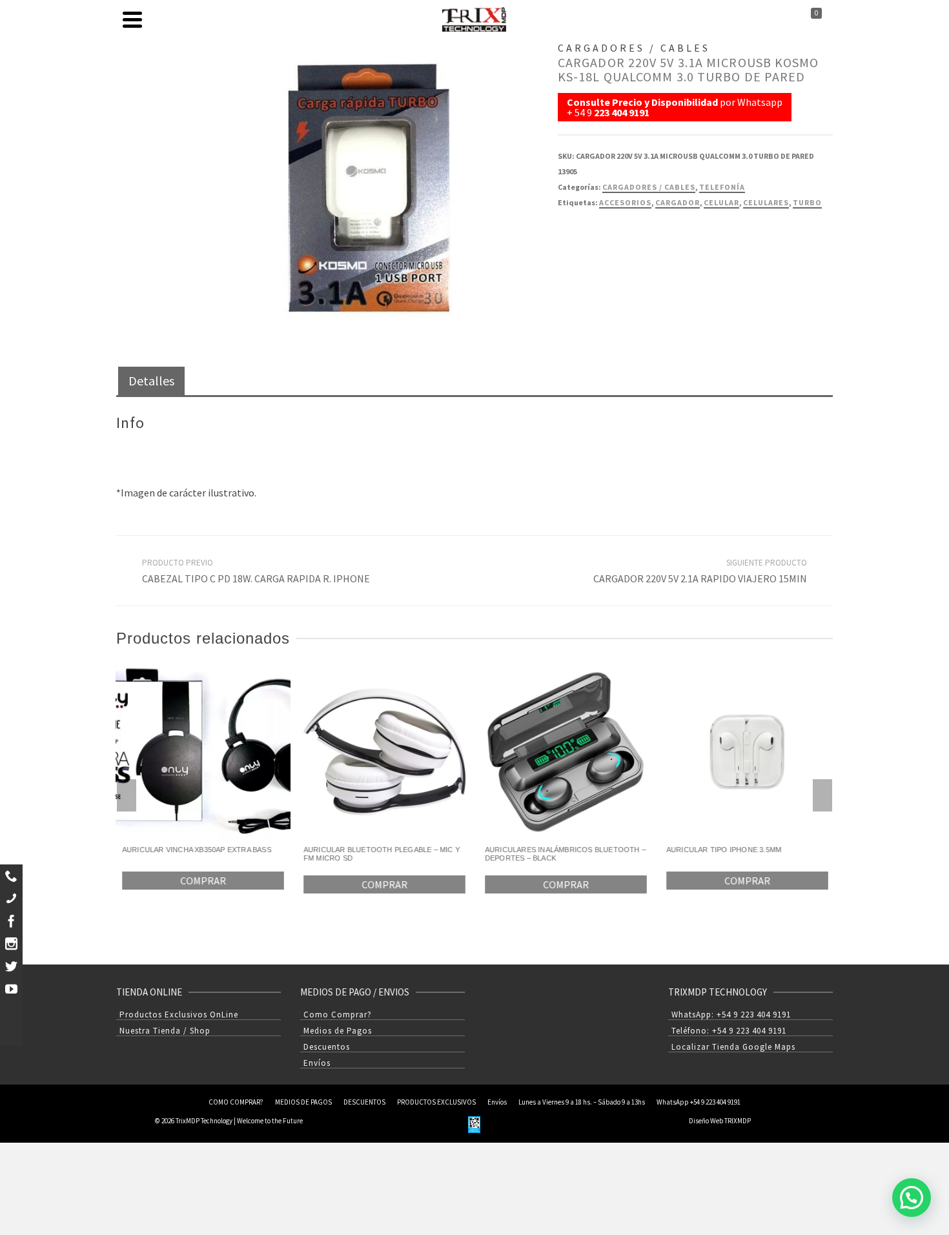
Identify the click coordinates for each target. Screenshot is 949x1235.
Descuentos (326, 1046)
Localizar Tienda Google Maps (733, 1046)
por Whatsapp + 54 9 (674, 107)
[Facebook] (11, 921)
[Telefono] (11, 898)
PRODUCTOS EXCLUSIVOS (436, 1102)
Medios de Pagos (337, 1030)
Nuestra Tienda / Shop (164, 1030)
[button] (911, 1197)
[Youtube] (11, 988)
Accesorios (625, 202)
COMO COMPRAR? (236, 1102)
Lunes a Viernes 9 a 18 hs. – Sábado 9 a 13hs (581, 1102)
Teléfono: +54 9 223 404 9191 (728, 1030)
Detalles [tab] (151, 381)
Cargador (677, 202)
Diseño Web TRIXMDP (720, 1120)
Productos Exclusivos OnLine (178, 1014)
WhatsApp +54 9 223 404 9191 (698, 1102)
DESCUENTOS (364, 1102)
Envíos (317, 1062)
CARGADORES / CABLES (648, 187)
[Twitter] (11, 966)
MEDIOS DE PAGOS (303, 1102)
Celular (721, 202)
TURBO (807, 202)
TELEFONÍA (722, 187)
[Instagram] (11, 943)
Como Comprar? (337, 1014)
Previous (126, 795)
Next (822, 795)
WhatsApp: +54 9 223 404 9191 (731, 1014)
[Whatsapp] (11, 875)
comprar (203, 880)
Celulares (766, 202)
